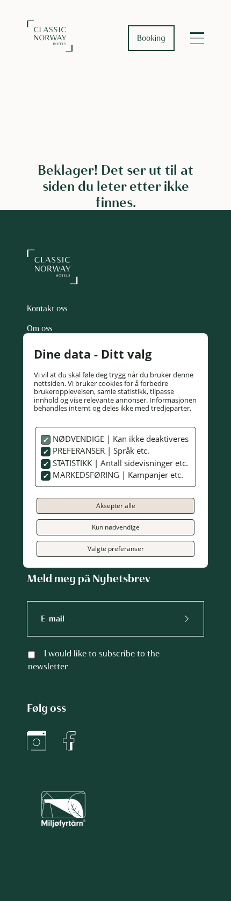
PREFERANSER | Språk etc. (99, 450)
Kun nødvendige (116, 527)
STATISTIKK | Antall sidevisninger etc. (119, 462)
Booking (151, 38)
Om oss (39, 328)
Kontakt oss (47, 308)
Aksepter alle (115, 505)
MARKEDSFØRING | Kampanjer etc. (116, 474)
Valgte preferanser (116, 548)
